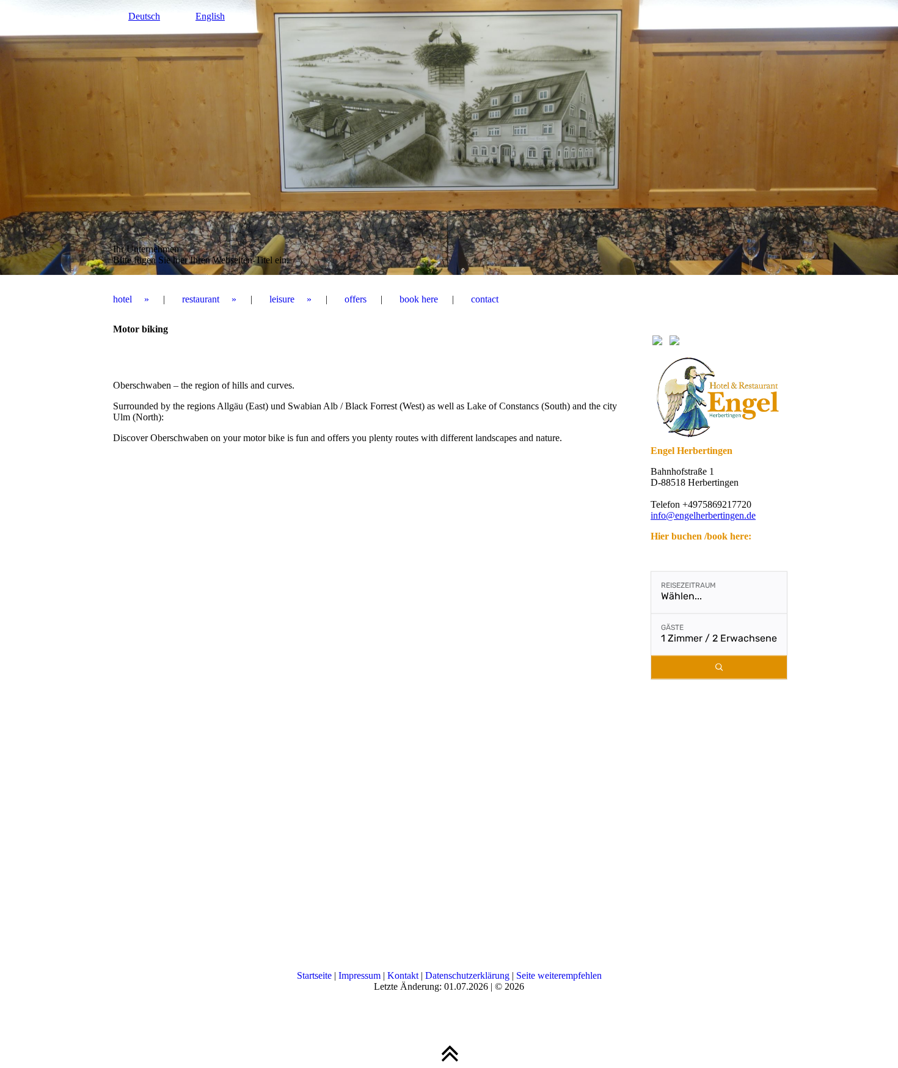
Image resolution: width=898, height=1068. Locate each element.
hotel (122, 299)
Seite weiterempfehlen (559, 975)
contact (484, 299)
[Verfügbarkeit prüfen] (719, 667)
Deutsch (144, 16)
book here (419, 299)
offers (356, 299)
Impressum (359, 975)
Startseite (314, 975)
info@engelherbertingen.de (703, 515)
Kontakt (402, 975)
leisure (281, 299)
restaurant (200, 299)
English (210, 16)
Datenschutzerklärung (467, 975)
